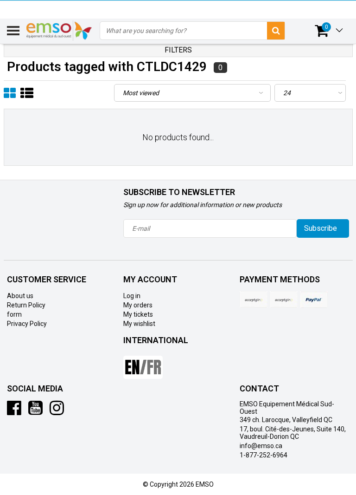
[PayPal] (284, 299)
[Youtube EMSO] (35, 411)
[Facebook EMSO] (14, 411)
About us (20, 296)
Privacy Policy (27, 323)
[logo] (59, 30)
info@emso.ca (261, 445)
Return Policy (26, 305)
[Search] (276, 30)
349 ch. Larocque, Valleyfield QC (286, 419)
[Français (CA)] (143, 363)
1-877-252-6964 (263, 455)
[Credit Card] (253, 299)
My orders (138, 305)
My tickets (138, 314)
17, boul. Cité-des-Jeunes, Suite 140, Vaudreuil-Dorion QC (293, 432)
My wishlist (139, 323)
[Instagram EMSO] (57, 411)
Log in (131, 296)
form (14, 314)
